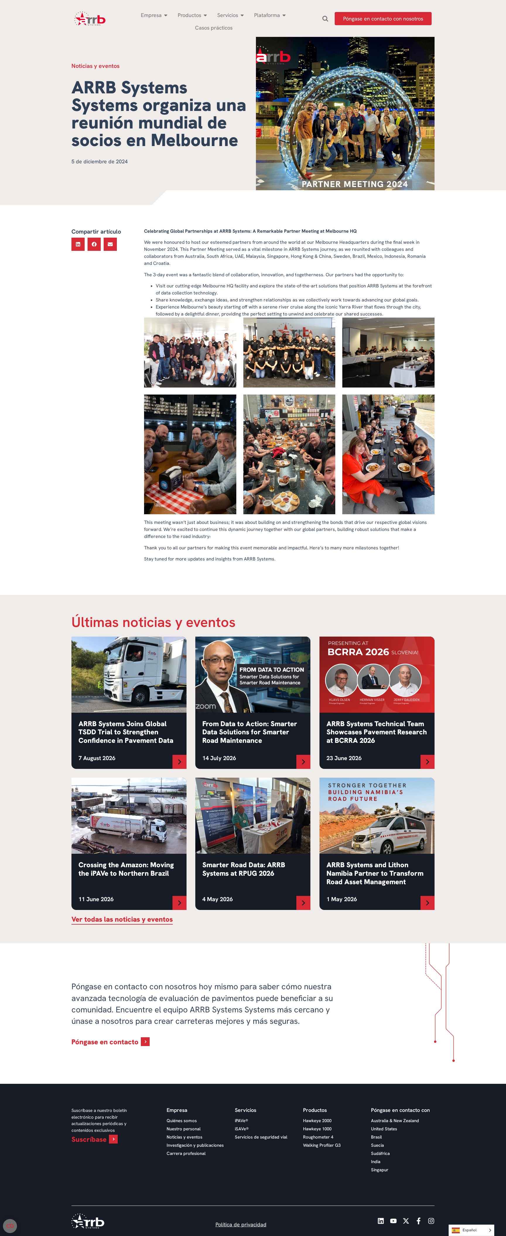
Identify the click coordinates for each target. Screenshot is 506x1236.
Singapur (379, 1170)
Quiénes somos (182, 1121)
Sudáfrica (380, 1153)
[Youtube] (393, 1221)
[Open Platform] (284, 15)
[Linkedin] (380, 1221)
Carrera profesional (186, 1153)
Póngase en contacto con (400, 1110)
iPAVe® (241, 1121)
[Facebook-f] (418, 1221)
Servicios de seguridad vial (261, 1137)
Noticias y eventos (184, 1137)
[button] (78, 244)
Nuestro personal (184, 1129)
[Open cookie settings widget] (10, 1226)
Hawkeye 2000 (317, 1121)
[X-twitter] (406, 1221)
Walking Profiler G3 (322, 1145)
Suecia (377, 1145)
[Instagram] (431, 1221)
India (375, 1162)
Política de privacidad (241, 1224)
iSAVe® (242, 1129)
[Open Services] (242, 15)
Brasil (376, 1137)
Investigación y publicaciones (195, 1145)
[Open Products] (205, 15)
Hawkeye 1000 (317, 1129)
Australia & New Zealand (395, 1121)
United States (384, 1129)
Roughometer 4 (318, 1137)
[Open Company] (165, 15)
